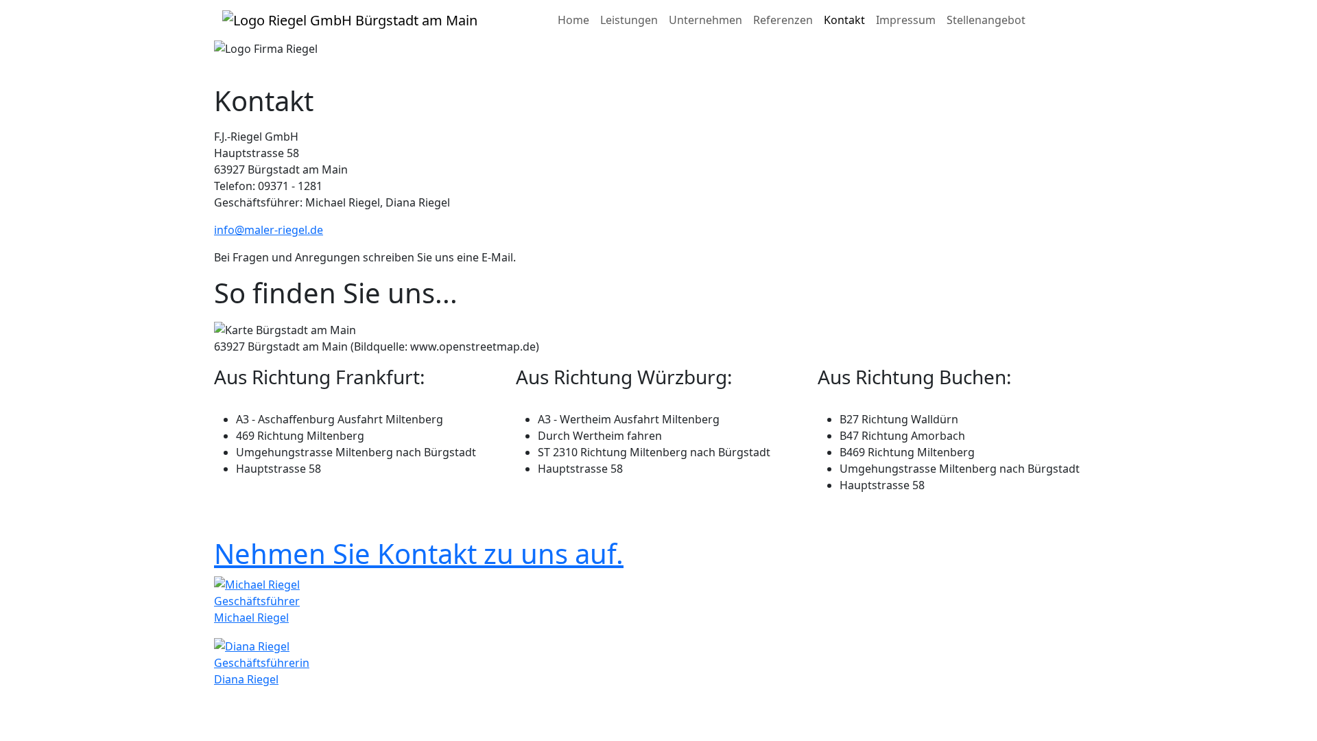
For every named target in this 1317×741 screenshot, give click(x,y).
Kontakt (844, 19)
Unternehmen (705, 19)
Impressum (906, 19)
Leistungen (629, 19)
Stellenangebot (986, 19)
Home (573, 19)
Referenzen (783, 19)
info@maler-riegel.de (268, 229)
